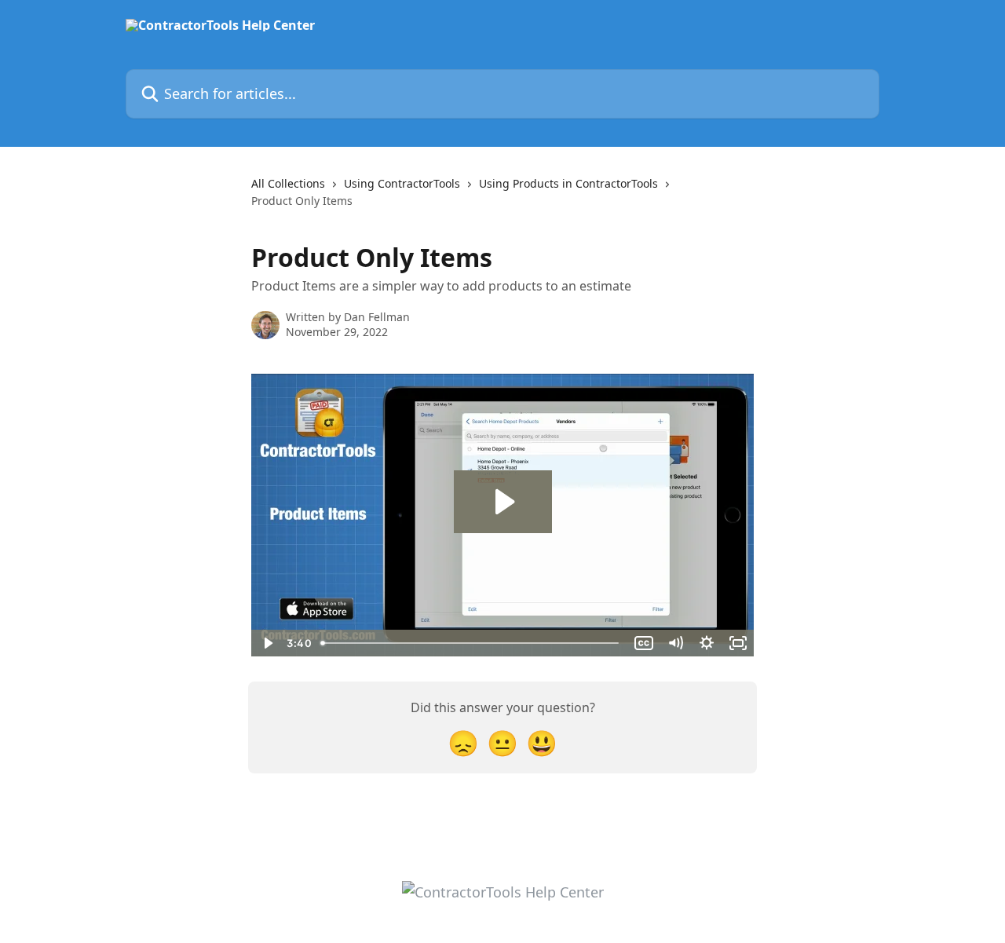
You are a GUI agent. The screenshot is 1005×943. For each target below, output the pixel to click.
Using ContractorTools (402, 183)
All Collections (288, 183)
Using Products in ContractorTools (568, 183)
